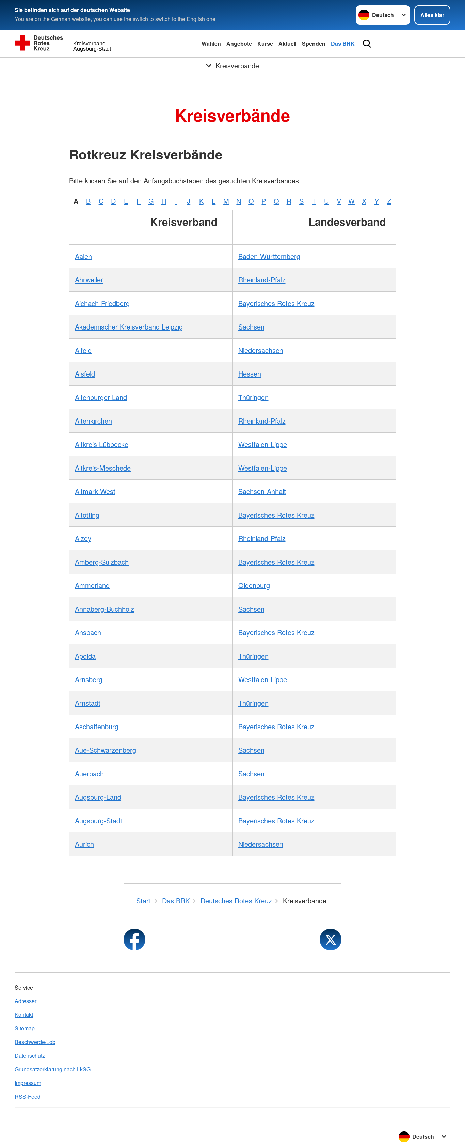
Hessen (249, 374)
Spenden (313, 43)
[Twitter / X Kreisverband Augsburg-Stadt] (330, 939)
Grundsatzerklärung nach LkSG (53, 1069)
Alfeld (83, 350)
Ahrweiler (89, 280)
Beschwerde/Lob (35, 1042)
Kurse (265, 43)
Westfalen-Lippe (262, 444)
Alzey (83, 538)
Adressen (26, 1001)
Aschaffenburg (96, 726)
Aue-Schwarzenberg (105, 750)
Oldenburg (254, 585)
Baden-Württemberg (269, 256)
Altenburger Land (101, 397)
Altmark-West (95, 491)
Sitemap (25, 1028)
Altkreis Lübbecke (101, 444)
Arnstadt (87, 703)
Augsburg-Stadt (98, 820)
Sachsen (251, 327)
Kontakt (24, 1015)
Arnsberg (88, 679)
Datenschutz (30, 1055)
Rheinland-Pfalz (262, 280)
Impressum (28, 1083)
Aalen (83, 256)
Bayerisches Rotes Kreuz (276, 303)
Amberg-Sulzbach (102, 562)
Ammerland (92, 585)
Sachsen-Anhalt (262, 491)
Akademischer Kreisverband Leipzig (129, 327)
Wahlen (211, 43)
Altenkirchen (93, 421)
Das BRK (343, 43)
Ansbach (88, 632)
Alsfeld (85, 374)
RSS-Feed (28, 1096)
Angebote (239, 43)
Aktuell (287, 43)
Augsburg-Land (98, 797)
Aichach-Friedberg (102, 303)
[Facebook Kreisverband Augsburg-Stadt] (134, 939)
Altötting (87, 515)
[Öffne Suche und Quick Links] (367, 43)
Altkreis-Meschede (103, 468)
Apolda (85, 656)
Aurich (84, 844)
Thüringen (253, 397)
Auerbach (89, 773)
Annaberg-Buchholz (104, 609)
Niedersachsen (260, 350)
